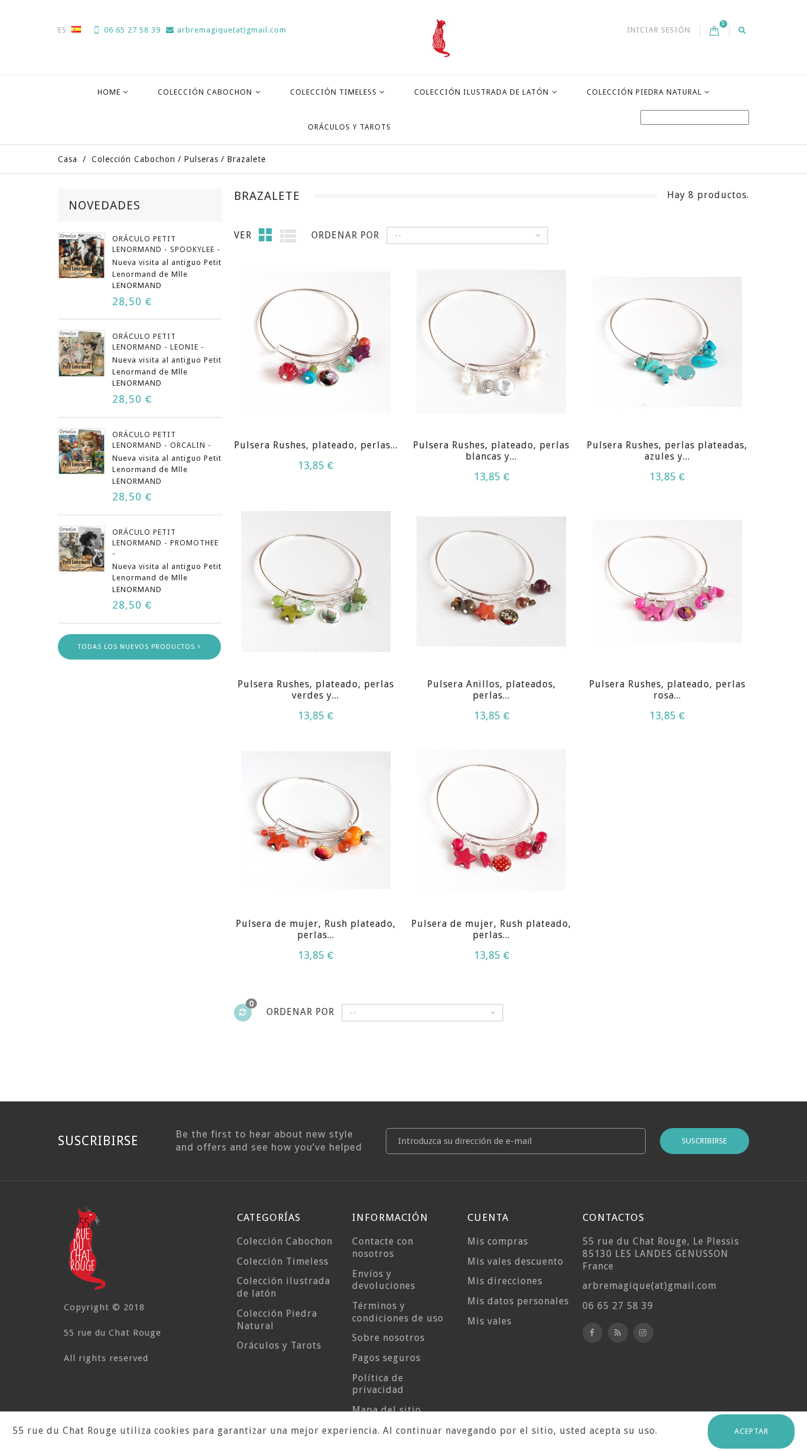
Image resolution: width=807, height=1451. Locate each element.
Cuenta (488, 1217)
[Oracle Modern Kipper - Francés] (81, 255)
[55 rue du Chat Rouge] (441, 38)
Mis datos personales (518, 1301)
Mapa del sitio (386, 1410)
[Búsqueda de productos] (742, 29)
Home (109, 92)
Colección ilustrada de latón (481, 92)
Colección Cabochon (205, 92)
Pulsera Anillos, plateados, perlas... (491, 689)
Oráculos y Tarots (349, 126)
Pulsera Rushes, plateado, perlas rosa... (667, 689)
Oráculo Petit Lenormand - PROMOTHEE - (165, 543)
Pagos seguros (386, 1357)
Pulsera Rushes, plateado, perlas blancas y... (491, 450)
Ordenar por (345, 235)
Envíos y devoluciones (383, 1280)
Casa (67, 159)
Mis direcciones (504, 1281)
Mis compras (497, 1241)
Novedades (105, 205)
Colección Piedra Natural (644, 92)
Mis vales (489, 1321)
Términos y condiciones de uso (398, 1312)
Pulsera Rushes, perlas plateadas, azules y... (667, 450)
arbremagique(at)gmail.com (232, 29)
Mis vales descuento (515, 1261)
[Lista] (288, 236)
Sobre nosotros (388, 1337)
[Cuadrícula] (265, 235)
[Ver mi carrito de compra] (714, 31)
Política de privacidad (378, 1384)
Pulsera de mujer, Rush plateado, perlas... (316, 929)
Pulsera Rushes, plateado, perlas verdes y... (315, 689)
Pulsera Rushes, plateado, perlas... (316, 445)
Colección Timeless (333, 92)
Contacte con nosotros (383, 1247)
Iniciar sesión (659, 29)
